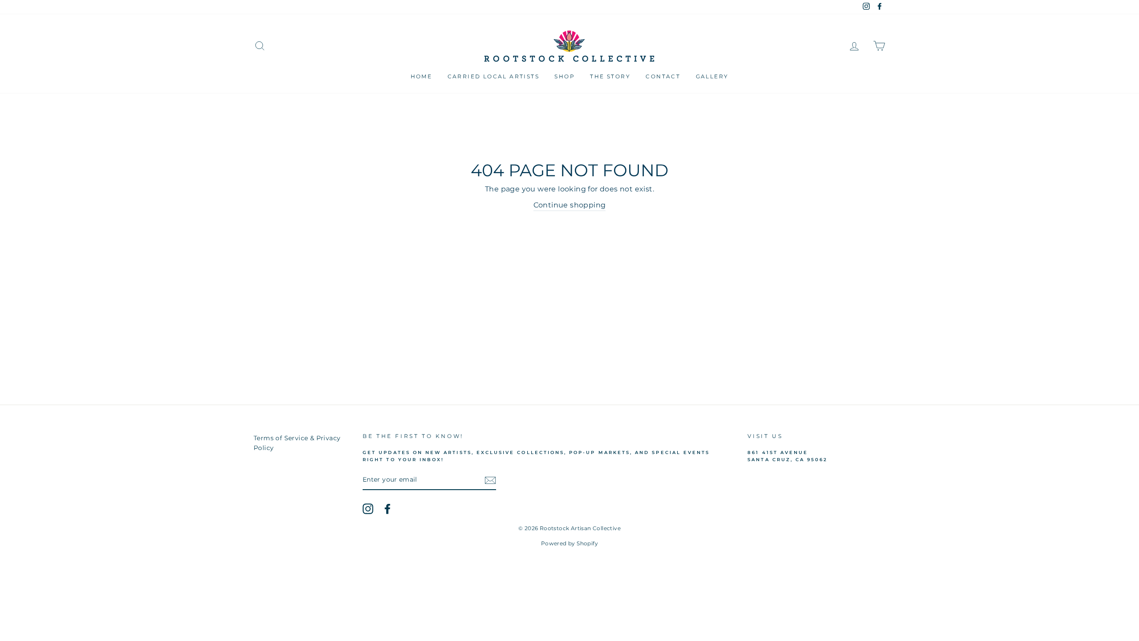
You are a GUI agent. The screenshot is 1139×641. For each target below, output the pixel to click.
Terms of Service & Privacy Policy (297, 442)
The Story (610, 76)
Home (421, 76)
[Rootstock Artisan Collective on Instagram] (368, 508)
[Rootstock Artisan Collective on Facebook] (387, 508)
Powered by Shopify (569, 543)
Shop (564, 76)
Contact (663, 76)
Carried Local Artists (493, 76)
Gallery (712, 76)
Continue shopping (569, 205)
